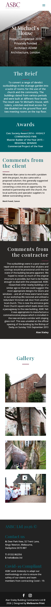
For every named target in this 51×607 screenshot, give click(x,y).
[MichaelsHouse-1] (25, 501)
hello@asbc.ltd (14, 557)
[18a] (25, 401)
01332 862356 (15, 554)
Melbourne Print (36, 603)
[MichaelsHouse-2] (25, 468)
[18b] (25, 435)
